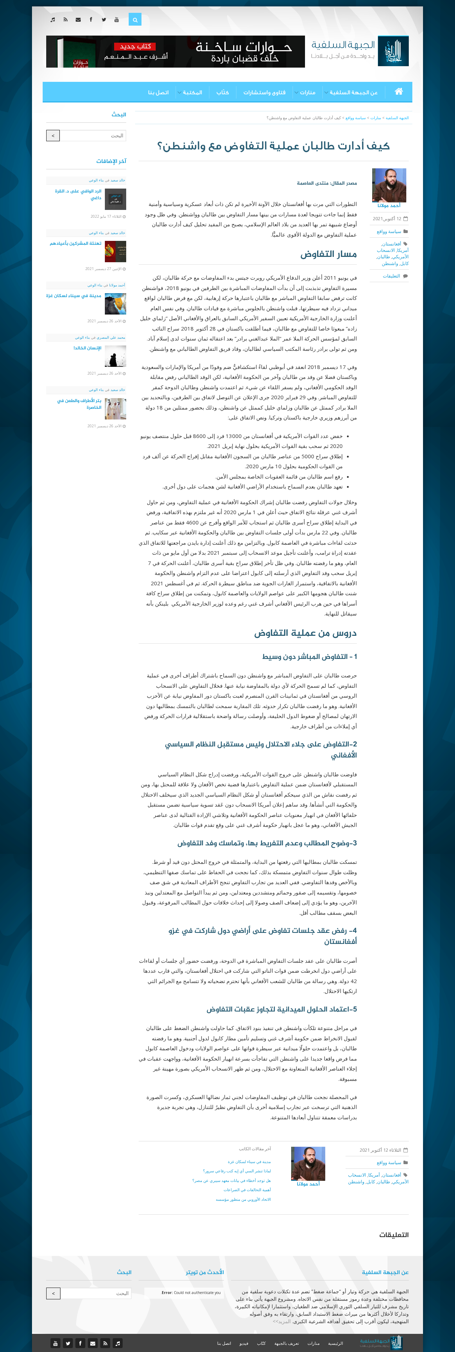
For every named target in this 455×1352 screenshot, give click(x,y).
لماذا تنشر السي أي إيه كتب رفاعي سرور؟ (237, 1170)
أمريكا (403, 250)
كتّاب (222, 92)
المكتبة (192, 92)
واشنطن (390, 263)
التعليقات (392, 276)
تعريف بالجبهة (286, 1343)
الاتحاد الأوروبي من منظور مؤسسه (243, 1199)
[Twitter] (105, 19)
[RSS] (67, 19)
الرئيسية (335, 1343)
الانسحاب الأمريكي (393, 253)
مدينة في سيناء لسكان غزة (249, 1161)
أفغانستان (391, 244)
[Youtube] (118, 19)
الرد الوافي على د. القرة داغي (78, 195)
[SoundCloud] (54, 19)
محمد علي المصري (110, 337)
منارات (307, 92)
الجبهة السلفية (397, 117)
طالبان (383, 256)
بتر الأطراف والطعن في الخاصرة (79, 404)
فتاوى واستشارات (264, 92)
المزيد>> (282, 1321)
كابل (404, 263)
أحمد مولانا (389, 206)
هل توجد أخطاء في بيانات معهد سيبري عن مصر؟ (231, 1180)
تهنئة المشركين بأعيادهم (75, 244)
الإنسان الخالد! (87, 348)
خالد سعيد (117, 180)
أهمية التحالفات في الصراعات (247, 1189)
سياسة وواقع (389, 231)
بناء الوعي (96, 180)
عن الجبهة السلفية (354, 92)
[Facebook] (92, 19)
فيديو (244, 1343)
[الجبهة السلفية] (360, 50)
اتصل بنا (158, 92)
